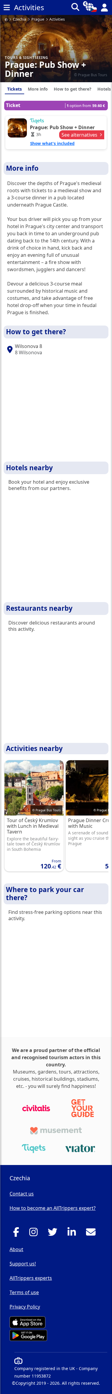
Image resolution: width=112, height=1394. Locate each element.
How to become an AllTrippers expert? (53, 1208)
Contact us (22, 1193)
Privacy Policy (25, 1306)
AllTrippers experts (31, 1278)
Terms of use (24, 1292)
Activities (57, 19)
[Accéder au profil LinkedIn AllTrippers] (73, 1233)
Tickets (14, 89)
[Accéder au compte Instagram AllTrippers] (35, 1233)
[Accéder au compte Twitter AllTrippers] (54, 1233)
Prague (37, 19)
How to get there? (72, 89)
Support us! (23, 1263)
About (16, 1249)
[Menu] (6, 7)
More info (38, 89)
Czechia (19, 19)
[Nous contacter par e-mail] (92, 1233)
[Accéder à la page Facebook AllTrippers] (17, 1233)
